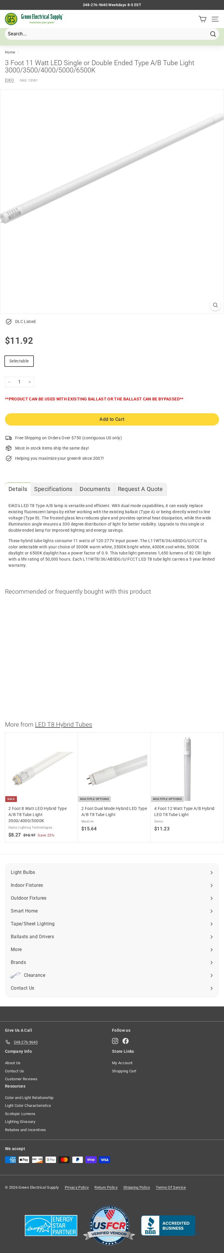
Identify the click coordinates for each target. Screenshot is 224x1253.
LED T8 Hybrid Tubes (63, 724)
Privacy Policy (77, 1187)
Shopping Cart (124, 1071)
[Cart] (202, 19)
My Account (122, 1063)
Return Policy (106, 1187)
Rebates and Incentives (25, 1130)
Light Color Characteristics (28, 1105)
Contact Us (14, 1071)
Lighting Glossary (20, 1121)
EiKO (9, 80)
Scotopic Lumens (20, 1114)
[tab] (18, 489)
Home (10, 52)
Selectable (19, 361)
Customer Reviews (21, 1079)
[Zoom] (215, 305)
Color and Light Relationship (29, 1097)
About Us (13, 1063)
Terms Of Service (171, 1187)
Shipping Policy (136, 1187)
